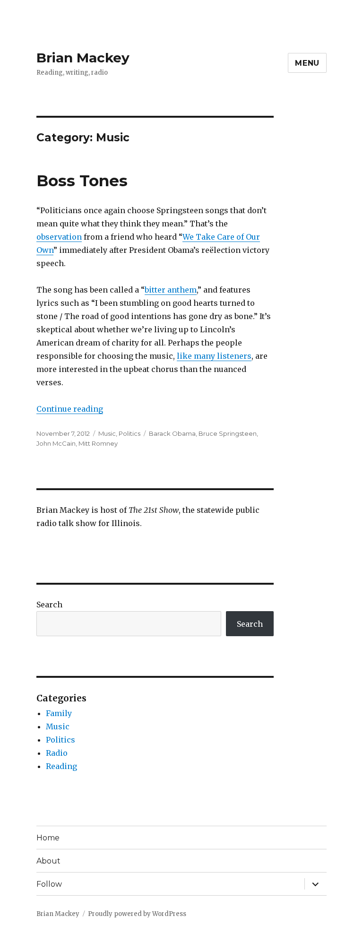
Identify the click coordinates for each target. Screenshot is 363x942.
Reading (61, 766)
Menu (307, 63)
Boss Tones (82, 180)
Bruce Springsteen (228, 433)
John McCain (56, 443)
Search (49, 604)
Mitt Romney (98, 443)
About (48, 860)
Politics (129, 433)
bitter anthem (171, 289)
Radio (57, 753)
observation (59, 237)
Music (107, 433)
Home (48, 837)
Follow (49, 884)
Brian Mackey (83, 58)
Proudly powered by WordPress (137, 914)
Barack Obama (172, 433)
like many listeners (214, 356)
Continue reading (69, 409)
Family (59, 713)
